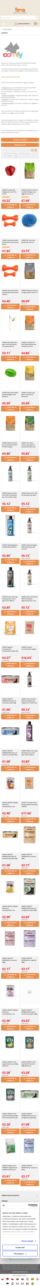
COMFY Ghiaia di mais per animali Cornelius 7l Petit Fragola (9, 445)
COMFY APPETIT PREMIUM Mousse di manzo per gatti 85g (9, 701)
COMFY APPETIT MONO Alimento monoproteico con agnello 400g (10, 1012)
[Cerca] (36, 17)
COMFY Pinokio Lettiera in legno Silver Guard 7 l (29, 291)
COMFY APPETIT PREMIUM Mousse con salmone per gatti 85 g (9, 753)
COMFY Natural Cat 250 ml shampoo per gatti (29, 494)
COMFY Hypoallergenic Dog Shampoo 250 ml (10, 546)
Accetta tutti (20, 1247)
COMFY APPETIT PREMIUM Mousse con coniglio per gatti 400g (28, 908)
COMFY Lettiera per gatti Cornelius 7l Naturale (28, 394)
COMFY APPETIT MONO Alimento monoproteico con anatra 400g (10, 908)
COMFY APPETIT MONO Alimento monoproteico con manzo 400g (10, 805)
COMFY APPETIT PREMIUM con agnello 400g (28, 960)
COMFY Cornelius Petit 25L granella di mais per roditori (29, 804)
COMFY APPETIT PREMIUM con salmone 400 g (29, 1168)
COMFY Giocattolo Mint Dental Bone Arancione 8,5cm (10, 242)
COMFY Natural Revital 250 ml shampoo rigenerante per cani (29, 599)
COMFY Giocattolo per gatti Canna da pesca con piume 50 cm (9, 344)
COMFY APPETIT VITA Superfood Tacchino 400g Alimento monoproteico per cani (29, 1064)
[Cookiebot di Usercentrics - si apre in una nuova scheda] (28, 1205)
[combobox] (19, 17)
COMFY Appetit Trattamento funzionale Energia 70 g (10, 649)
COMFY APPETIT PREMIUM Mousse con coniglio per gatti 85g (28, 1116)
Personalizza (19, 1254)
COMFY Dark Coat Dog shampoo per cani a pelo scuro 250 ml (9, 599)
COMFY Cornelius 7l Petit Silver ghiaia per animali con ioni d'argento (28, 344)
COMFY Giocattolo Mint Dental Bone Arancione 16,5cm (10, 292)
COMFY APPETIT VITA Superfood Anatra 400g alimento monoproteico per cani (10, 1064)
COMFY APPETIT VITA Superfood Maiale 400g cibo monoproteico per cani (10, 1116)
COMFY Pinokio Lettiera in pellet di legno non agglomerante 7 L (29, 192)
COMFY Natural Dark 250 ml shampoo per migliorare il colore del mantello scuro (29, 701)
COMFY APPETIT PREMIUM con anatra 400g (28, 856)
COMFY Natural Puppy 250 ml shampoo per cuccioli (29, 547)
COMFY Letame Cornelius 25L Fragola (28, 648)
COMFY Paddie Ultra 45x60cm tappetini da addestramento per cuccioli (9, 1168)
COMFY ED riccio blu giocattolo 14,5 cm (28, 241)
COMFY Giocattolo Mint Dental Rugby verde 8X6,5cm (10, 394)
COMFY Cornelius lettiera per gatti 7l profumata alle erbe (28, 445)
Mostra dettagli (27, 1241)
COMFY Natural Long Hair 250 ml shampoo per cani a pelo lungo (9, 495)
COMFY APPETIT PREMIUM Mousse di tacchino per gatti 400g (29, 1012)
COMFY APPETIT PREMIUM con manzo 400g (9, 960)
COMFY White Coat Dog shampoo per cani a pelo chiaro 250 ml (29, 753)
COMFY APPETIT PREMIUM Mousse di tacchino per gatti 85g (9, 856)
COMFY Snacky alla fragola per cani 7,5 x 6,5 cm (9, 192)
